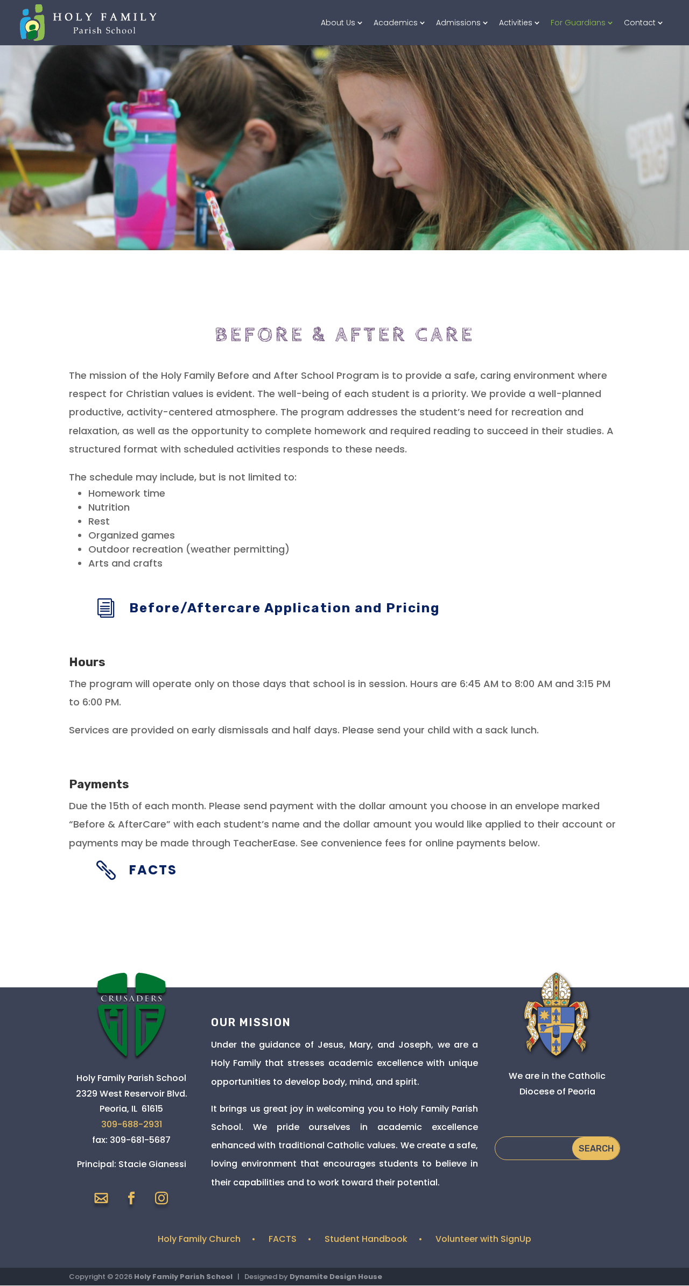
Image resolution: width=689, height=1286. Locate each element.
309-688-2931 (131, 1124)
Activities (515, 23)
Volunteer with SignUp (483, 1239)
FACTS (283, 1239)
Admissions (458, 23)
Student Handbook (366, 1239)
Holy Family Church (199, 1239)
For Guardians (578, 23)
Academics (396, 23)
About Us (338, 23)
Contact (640, 23)
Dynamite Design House (336, 1276)
